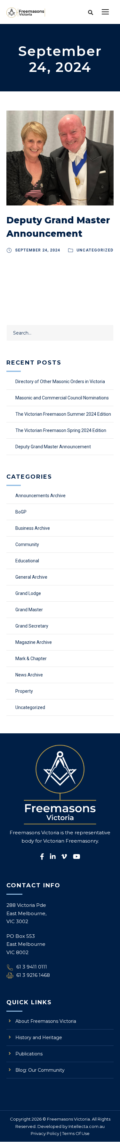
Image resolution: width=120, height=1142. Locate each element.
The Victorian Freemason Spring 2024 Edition (60, 430)
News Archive (29, 674)
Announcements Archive (40, 495)
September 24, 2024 (37, 250)
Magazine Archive (33, 642)
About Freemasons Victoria (45, 1021)
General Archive (31, 577)
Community (27, 544)
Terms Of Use (76, 1133)
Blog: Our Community (40, 1070)
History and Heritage (38, 1037)
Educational (27, 560)
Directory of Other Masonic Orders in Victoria (60, 381)
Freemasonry (82, 841)
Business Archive (32, 528)
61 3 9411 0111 (31, 967)
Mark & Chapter (31, 658)
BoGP (21, 511)
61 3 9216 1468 (33, 975)
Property (24, 691)
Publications (29, 1054)
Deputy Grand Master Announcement (53, 446)
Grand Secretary (31, 626)
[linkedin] (53, 856)
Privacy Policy (45, 1133)
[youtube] (76, 856)
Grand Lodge (28, 593)
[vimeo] (64, 856)
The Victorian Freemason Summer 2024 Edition (63, 414)
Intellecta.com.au (86, 1126)
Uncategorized (94, 250)
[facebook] (42, 856)
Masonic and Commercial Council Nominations (62, 397)
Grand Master (29, 609)
